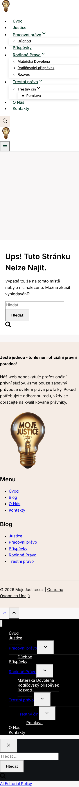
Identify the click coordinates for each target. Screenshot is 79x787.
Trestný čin (28, 714)
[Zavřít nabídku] (1, 623)
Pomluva (33, 95)
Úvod (18, 21)
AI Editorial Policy (16, 783)
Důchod (24, 41)
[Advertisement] (39, 193)
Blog (13, 497)
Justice (20, 27)
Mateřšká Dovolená (34, 61)
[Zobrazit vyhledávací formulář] (5, 121)
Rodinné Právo (22, 555)
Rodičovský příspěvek (36, 68)
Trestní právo (21, 561)
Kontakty (21, 108)
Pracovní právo (23, 542)
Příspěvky (22, 47)
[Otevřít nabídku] (5, 146)
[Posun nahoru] (4, 613)
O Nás (18, 102)
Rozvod (24, 74)
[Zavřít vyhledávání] (8, 746)
